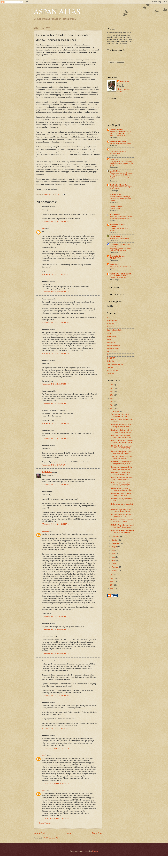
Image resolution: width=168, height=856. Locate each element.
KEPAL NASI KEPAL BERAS (120, 274)
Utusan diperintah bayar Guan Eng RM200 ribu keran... (121, 478)
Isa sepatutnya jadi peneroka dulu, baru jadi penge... (121, 452)
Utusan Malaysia (113, 370)
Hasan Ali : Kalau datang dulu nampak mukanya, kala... (121, 463)
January (115, 570)
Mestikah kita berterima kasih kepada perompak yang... (121, 447)
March (114, 564)
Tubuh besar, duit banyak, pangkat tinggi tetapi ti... (120, 415)
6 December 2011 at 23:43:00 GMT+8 (55, 423)
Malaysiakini (111, 352)
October (115, 540)
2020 (112, 385)
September (116, 543)
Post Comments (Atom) (52, 838)
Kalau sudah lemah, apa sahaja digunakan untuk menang (122, 531)
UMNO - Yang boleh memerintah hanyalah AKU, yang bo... (122, 526)
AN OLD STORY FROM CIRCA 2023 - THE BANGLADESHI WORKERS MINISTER (120, 133)
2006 (112, 588)
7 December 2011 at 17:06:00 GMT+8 (55, 617)
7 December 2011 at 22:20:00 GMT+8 (55, 695)
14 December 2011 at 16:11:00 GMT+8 (55, 748)
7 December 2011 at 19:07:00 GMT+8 (55, 630)
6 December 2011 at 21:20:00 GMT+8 (55, 292)
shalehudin (114, 264)
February (115, 567)
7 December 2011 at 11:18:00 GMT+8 (55, 465)
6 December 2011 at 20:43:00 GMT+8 (55, 222)
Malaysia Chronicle (114, 346)
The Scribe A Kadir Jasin (119, 185)
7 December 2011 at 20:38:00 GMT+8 (55, 654)
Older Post (97, 833)
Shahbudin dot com (117, 256)
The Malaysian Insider (115, 364)
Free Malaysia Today (114, 330)
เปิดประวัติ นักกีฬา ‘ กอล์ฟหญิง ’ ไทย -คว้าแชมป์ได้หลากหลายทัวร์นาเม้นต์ (121, 198)
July (113, 550)
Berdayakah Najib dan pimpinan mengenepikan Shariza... (122, 431)
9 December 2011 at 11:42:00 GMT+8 (55, 728)
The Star (110, 367)
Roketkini (110, 361)
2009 (112, 578)
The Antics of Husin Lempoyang (117, 225)
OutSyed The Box (116, 129)
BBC (109, 317)
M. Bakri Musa (115, 195)
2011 (112, 408)
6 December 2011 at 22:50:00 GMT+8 (55, 404)
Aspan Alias (48, 194)
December (116, 411)
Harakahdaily (112, 336)
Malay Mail (111, 342)
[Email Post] (63, 194)
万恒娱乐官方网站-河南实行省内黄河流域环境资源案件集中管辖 (121, 217)
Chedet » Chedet (116, 207)
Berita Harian (112, 321)
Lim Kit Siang (115, 171)
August (114, 547)
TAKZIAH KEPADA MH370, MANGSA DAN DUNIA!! (119, 277)
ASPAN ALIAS (57, 11)
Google (109, 333)
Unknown (45, 531)
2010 (112, 575)
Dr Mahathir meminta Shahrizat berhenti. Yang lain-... (122, 494)
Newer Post (39, 833)
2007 (112, 585)
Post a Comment (45, 823)
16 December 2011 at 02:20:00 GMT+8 (55, 783)
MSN (109, 339)
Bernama (110, 324)
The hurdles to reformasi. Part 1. (120, 143)
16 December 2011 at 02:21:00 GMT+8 (55, 818)
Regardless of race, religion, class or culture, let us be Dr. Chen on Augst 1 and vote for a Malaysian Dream (121, 176)
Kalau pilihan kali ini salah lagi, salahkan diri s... (122, 505)
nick (43, 229)
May (113, 557)
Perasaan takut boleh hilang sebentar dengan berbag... (121, 510)
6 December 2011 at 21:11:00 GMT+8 (55, 274)
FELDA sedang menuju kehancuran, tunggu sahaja (121, 489)
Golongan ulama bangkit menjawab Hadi (118, 152)
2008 (112, 582)
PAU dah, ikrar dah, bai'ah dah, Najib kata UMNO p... (122, 521)
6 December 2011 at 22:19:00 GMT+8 (55, 353)
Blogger (95, 851)
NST (109, 355)
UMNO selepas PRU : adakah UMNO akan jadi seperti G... (122, 441)
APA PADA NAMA (116, 208)
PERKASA (111, 358)
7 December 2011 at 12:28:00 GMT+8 (55, 524)
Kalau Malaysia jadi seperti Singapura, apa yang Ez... (121, 484)
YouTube (110, 374)
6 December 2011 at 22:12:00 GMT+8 (55, 322)
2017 (112, 388)
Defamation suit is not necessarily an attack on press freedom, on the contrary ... (121, 163)
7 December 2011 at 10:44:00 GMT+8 (55, 439)
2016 (112, 392)
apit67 (44, 755)
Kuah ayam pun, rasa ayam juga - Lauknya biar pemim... (122, 436)
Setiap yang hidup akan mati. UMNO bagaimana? (121, 457)
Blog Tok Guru (115, 215)
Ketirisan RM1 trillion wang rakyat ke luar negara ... (120, 473)
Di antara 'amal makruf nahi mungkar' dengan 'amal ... (121, 426)
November (116, 537)
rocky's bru (114, 159)
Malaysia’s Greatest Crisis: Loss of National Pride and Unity (121, 249)
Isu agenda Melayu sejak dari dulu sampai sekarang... (121, 468)
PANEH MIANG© (116, 236)
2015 (112, 395)
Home (68, 833)
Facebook (110, 327)
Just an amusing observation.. (120, 238)
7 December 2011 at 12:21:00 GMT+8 (55, 484)
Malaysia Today (113, 349)
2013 (112, 402)
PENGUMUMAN (115, 258)
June (114, 553)
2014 (112, 398)
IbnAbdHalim (47, 472)
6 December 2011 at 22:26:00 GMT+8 (55, 384)
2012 (112, 405)
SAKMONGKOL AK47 (118, 141)
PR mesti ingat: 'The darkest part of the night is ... (121, 515)
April (113, 560)
